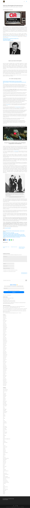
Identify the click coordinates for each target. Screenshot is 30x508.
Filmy (3, 417)
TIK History (4, 483)
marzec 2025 (4, 335)
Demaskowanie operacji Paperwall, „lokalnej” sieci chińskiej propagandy (22, 248)
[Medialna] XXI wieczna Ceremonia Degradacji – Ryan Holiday (10, 233)
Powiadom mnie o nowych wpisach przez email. (10, 271)
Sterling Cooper (5, 473)
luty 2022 (4, 377)
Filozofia (4, 418)
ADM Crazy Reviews (5, 389)
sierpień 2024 (4, 343)
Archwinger (4, 396)
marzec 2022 (4, 376)
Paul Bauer (4, 451)
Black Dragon (4, 403)
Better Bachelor (5, 401)
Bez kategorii (4, 402)
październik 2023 (5, 354)
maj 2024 (4, 346)
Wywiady (4, 492)
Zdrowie (4, 493)
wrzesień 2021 (5, 383)
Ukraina (4, 485)
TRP (3, 484)
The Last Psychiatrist (5, 481)
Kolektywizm (4, 435)
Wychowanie (4, 490)
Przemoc (4, 453)
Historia (4, 420)
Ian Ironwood (4, 421)
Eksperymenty (4, 412)
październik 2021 (5, 382)
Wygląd (4, 491)
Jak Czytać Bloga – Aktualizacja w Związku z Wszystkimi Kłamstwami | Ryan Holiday (13, 234)
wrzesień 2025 (5, 328)
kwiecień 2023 (4, 361)
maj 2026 (4, 319)
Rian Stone (4, 460)
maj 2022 (4, 374)
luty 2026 (4, 322)
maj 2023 (4, 360)
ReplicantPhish (5, 459)
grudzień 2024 (5, 338)
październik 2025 (5, 327)
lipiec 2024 (4, 344)
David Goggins (5, 409)
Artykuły (4, 397)
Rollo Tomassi (4, 466)
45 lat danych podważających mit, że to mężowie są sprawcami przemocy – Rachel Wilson (16, 308)
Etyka (3, 413)
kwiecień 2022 (4, 375)
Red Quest (4, 457)
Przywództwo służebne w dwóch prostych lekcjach (9, 301)
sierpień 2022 (4, 370)
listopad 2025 (4, 326)
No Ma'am (4, 445)
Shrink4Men (4, 469)
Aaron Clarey (4, 388)
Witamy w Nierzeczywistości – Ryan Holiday (8, 232)
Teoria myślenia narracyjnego (6, 39)
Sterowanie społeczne (5, 474)
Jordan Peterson (5, 429)
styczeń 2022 (4, 378)
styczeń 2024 (4, 351)
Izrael (3, 425)
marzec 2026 (4, 321)
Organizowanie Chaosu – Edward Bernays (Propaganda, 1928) (10, 38)
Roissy (4, 465)
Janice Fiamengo (5, 427)
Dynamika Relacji (5, 411)
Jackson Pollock (8, 104)
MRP (3, 443)
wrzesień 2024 (5, 342)
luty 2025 (4, 336)
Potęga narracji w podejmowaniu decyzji (8, 40)
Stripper (4, 475)
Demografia (4, 410)
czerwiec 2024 (4, 345)
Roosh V (4, 467)
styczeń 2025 (4, 337)
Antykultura (4, 394)
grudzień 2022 (5, 366)
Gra (3, 419)
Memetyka (4, 441)
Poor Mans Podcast (5, 452)
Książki (4, 436)
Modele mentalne (5, 442)
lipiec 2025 (4, 330)
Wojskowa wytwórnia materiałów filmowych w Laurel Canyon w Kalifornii (12, 81)
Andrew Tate (4, 393)
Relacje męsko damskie (6, 458)
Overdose (4, 449)
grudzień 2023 (5, 352)
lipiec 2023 (4, 358)
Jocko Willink (4, 428)
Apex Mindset (4, 395)
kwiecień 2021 (4, 384)
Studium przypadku (5, 476)
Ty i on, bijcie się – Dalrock (6, 299)
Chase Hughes (5, 405)
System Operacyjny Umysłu (6, 477)
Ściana (4, 468)
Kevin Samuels (5, 433)
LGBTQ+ (4, 437)
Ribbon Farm (4, 461)
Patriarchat (4, 450)
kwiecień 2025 (4, 334)
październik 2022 (5, 368)
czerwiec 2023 (4, 359)
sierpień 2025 (4, 329)
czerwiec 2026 (4, 318)
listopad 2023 (4, 353)
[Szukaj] (26, 280)
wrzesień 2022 (5, 369)
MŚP (3, 444)
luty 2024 (4, 350)
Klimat (4, 434)
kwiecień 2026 (4, 320)
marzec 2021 (4, 385)
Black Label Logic (5, 404)
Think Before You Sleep (6, 482)
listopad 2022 (4, 367)
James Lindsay (4, 426)
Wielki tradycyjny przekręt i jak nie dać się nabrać (9, 300)
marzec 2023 (4, 362)
